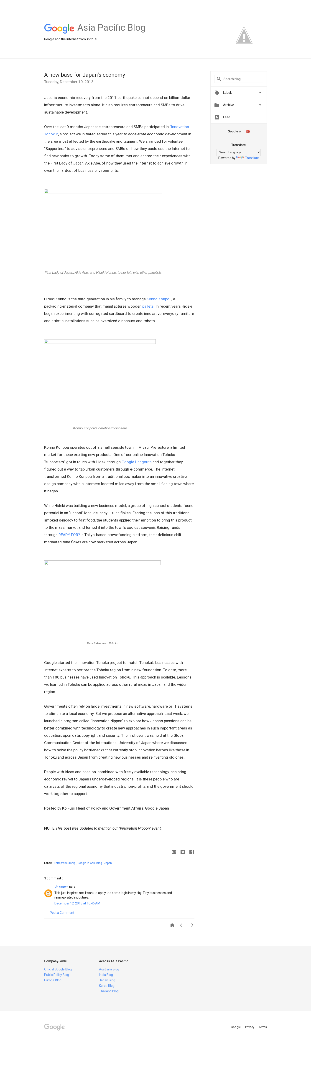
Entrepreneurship (65, 863)
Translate (252, 158)
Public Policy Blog (56, 975)
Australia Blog (109, 969)
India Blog (106, 975)
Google (236, 1027)
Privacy (250, 1027)
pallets (148, 306)
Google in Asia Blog (90, 863)
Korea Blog (107, 986)
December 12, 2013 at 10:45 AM (77, 903)
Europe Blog (52, 980)
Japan (108, 863)
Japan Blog (107, 980)
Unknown (61, 887)
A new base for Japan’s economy (84, 75)
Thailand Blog (109, 991)
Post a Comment (62, 912)
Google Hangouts (137, 462)
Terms (263, 1027)
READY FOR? (69, 534)
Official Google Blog (58, 969)
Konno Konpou (159, 299)
